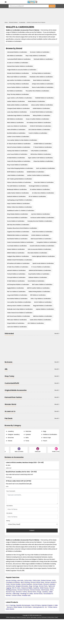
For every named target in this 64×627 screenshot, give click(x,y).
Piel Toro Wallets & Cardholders (16, 291)
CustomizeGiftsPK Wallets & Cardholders (19, 59)
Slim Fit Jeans (16, 588)
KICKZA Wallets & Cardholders (40, 235)
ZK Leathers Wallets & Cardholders (40, 189)
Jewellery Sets (10, 586)
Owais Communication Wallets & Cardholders (20, 242)
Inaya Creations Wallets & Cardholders (18, 203)
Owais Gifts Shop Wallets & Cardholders (18, 161)
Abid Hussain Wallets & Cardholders (41, 239)
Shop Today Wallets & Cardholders (36, 55)
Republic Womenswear (23, 605)
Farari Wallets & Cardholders (36, 281)
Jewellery (45, 592)
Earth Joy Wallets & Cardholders (45, 168)
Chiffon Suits (36, 580)
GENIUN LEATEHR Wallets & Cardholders (40, 270)
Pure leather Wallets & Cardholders (17, 298)
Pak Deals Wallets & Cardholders (43, 59)
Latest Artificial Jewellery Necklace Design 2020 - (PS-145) (25, 462)
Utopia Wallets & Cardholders (15, 323)
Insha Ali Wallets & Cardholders (16, 129)
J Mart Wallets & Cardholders (15, 175)
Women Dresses (35, 590)
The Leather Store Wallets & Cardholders (37, 91)
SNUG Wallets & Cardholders (15, 122)
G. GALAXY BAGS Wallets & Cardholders (41, 112)
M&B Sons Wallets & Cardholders (42, 316)
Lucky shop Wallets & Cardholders (17, 112)
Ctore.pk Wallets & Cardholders (16, 277)
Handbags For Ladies (26, 594)
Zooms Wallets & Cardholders (15, 221)
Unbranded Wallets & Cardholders (17, 52)
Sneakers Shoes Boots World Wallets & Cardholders (22, 228)
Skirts (51, 590)
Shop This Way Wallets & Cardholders (18, 94)
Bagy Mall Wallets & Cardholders (42, 305)
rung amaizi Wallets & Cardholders (17, 295)
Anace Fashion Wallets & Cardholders (18, 87)
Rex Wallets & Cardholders (14, 91)
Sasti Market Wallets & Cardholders (17, 239)
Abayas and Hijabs (26, 588)
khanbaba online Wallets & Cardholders (41, 77)
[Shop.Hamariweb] (32, 2)
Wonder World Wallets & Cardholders (18, 73)
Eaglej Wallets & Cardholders (15, 288)
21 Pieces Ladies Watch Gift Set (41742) (18, 481)
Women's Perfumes (23, 590)
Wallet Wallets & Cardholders (36, 101)
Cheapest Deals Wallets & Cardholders (18, 108)
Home (6, 22)
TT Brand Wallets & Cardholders (42, 147)
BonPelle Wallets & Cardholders (16, 133)
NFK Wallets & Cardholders (38, 295)
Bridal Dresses (44, 588)
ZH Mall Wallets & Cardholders (16, 281)
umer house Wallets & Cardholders (17, 154)
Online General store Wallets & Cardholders (19, 312)
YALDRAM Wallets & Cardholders (44, 98)
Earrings (35, 586)
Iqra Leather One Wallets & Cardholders (18, 80)
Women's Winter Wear (37, 582)
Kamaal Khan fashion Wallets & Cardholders (20, 66)
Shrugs (39, 592)
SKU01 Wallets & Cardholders (15, 172)
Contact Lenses (16, 595)
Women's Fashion (13, 22)
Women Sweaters (26, 584)
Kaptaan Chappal (47, 605)
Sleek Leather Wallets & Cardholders (17, 105)
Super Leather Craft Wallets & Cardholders (40, 158)
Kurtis (53, 580)
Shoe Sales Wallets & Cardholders (37, 253)
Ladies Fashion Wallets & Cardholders (18, 193)
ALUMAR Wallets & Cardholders (43, 143)
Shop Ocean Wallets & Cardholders (17, 165)
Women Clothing (11, 580)
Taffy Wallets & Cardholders (39, 150)
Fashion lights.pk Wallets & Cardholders (43, 256)
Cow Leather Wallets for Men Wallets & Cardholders (22, 140)
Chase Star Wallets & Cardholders (43, 161)
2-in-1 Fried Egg (10, 605)
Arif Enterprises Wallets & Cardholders (18, 284)
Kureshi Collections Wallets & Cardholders (42, 246)
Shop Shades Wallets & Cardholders (17, 214)
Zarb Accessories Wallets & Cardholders (39, 249)
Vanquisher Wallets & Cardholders (46, 242)
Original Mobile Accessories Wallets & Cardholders (21, 70)
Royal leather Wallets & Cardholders (38, 274)
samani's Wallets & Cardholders (16, 270)
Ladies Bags (15, 594)
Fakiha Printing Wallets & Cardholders (39, 291)
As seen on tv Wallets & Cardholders (17, 62)
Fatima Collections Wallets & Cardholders (19, 182)
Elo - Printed (48, 607)
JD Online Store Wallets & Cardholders (43, 193)
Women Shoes (38, 594)
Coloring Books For (38, 607)
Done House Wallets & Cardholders (17, 217)
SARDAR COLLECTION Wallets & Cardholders (19, 260)
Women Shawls (37, 584)
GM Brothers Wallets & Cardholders (40, 154)
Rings (30, 586)
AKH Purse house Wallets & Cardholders (18, 316)
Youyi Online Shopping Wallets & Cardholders (20, 168)
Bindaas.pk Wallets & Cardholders (17, 189)
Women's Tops (10, 592)
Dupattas (36, 588)
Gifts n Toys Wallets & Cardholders (41, 298)
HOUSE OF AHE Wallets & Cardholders (40, 126)
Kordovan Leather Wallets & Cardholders (42, 217)
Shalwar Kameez (46, 580)
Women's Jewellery (49, 584)
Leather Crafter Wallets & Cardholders (38, 175)
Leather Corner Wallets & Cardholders (18, 136)
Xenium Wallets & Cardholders (16, 249)
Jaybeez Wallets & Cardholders (45, 309)
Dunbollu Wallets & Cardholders (16, 196)
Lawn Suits (20, 580)
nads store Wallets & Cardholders (17, 126)
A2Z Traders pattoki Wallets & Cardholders (19, 179)
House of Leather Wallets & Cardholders (37, 119)
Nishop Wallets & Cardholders (41, 115)
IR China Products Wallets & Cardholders (19, 143)
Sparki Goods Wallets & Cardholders (43, 263)
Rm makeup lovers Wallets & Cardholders (39, 122)
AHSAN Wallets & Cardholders (41, 108)
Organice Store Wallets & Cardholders (18, 231)
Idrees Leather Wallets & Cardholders (42, 105)
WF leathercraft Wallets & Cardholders (18, 263)
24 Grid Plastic (27, 607)
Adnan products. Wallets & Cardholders (18, 305)
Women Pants (43, 586)
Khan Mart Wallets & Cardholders (44, 182)
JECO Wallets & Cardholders (35, 323)
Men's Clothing (25, 582)
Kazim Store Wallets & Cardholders (42, 231)
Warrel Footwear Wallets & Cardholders (18, 147)
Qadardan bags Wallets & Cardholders (18, 115)
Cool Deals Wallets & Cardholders (17, 246)
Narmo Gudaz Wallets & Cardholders (42, 87)
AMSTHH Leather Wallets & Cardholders (38, 288)
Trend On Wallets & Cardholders (37, 133)
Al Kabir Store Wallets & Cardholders (17, 267)
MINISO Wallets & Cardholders (15, 253)
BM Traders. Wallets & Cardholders (42, 284)
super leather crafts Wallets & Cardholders (19, 98)
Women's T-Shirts (21, 592)
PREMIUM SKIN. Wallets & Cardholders (17, 235)
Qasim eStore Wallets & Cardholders (40, 320)
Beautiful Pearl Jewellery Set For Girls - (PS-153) (21, 472)
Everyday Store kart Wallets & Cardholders (40, 221)
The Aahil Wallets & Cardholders (16, 186)
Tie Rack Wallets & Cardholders (16, 274)
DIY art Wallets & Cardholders (37, 196)
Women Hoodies (15, 584)
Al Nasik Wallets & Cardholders (16, 158)
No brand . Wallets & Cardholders (39, 52)
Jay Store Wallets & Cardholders (40, 214)
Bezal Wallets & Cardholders (41, 80)
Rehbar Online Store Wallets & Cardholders (19, 207)
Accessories (22, 22)
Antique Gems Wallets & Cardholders (42, 84)
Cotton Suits (28, 580)
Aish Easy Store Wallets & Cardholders (18, 224)
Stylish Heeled (18, 607)
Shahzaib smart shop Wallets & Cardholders (20, 309)
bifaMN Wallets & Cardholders (35, 172)
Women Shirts (32, 592)
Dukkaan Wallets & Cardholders (38, 277)
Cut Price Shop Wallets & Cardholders (18, 84)
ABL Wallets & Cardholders (14, 55)
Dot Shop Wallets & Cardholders (41, 73)
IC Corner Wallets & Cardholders (40, 267)
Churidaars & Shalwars (13, 582)
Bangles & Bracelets (22, 586)
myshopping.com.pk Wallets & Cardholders (19, 200)
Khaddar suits (26, 595)
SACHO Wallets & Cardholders (43, 302)
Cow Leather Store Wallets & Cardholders (19, 302)
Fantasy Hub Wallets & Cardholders (17, 150)
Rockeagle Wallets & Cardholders (38, 186)
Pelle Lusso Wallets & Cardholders (17, 320)
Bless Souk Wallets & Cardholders (17, 77)
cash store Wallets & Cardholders (17, 327)
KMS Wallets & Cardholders (15, 119)
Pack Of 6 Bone (36, 605)
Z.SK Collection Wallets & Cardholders (39, 129)
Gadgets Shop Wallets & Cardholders (18, 256)
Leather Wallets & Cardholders (16, 101)
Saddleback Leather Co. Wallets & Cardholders (20, 210)
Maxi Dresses (45, 590)
